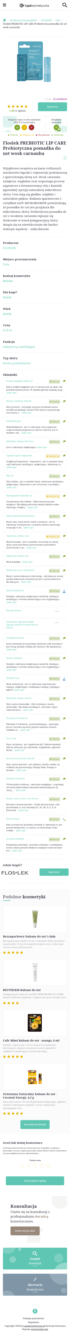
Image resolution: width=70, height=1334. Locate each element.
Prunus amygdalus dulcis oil (19, 381)
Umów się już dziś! (25, 1230)
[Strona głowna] (6, 20)
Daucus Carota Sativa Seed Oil (20, 758)
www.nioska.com (39, 1329)
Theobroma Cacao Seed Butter (20, 570)
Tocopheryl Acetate (15, 637)
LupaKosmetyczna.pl (34, 1325)
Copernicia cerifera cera (17, 536)
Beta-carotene (12, 818)
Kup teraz (52, 106)
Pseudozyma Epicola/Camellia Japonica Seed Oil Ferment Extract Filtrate (22, 624)
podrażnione (22, 363)
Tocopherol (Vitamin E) (17, 718)
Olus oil (9, 475)
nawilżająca (26, 347)
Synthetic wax (12, 678)
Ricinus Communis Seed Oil (18, 401)
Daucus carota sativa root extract (22, 798)
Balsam (8, 281)
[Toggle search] (64, 5)
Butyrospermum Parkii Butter (20, 515)
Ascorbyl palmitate (15, 838)
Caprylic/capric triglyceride (19, 455)
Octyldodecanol (13, 421)
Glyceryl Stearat (13, 610)
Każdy (7, 297)
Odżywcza (10, 347)
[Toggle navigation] (4, 5)
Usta (6, 264)
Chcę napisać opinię (35, 1180)
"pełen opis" (11, 392)
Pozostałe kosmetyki (35, 1124)
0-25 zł (7, 330)
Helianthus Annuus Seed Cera (19, 441)
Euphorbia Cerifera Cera (17, 556)
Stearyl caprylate (14, 658)
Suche (7, 363)
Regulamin (33, 1322)
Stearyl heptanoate (15, 590)
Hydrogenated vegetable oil (19, 495)
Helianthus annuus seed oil (18, 698)
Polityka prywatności (33, 1318)
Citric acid (11, 738)
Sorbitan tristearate (15, 778)
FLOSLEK (9, 248)
